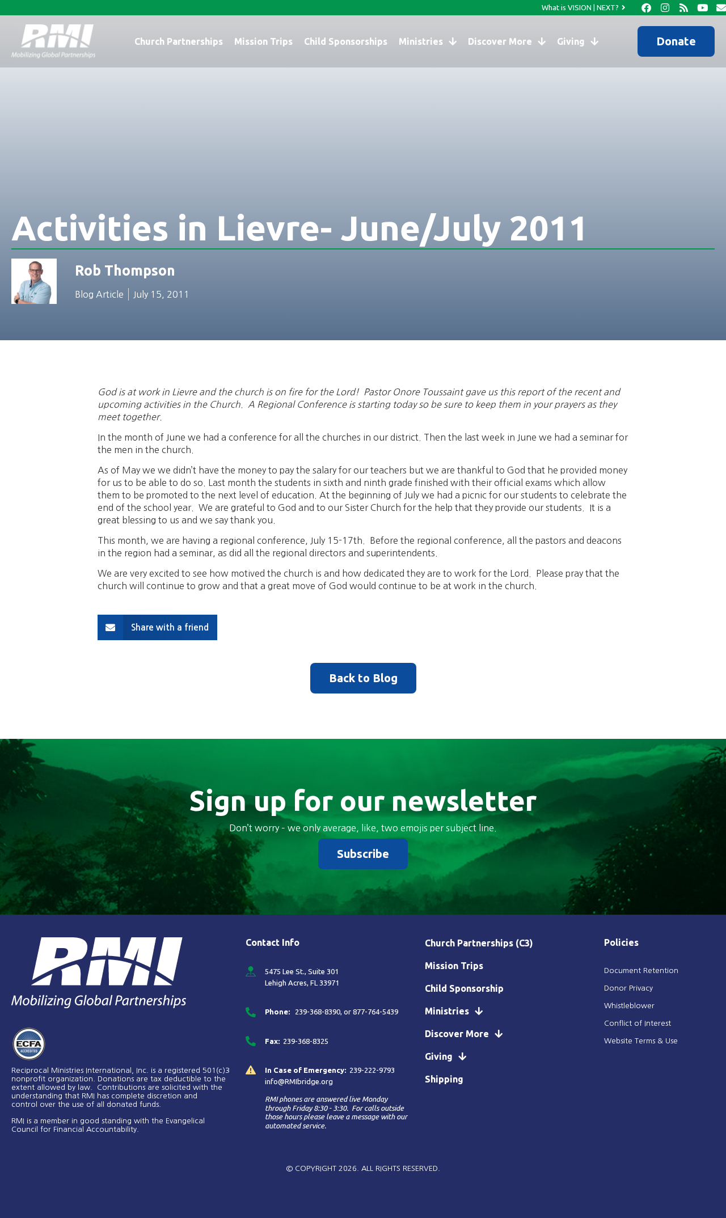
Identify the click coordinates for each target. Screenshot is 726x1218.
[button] (157, 627)
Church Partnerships (178, 41)
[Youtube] (702, 7)
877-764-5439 (375, 1012)
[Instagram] (665, 7)
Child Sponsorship (464, 988)
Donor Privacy (628, 988)
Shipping (444, 1079)
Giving (571, 41)
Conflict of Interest (638, 1023)
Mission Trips (263, 41)
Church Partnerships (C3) (479, 943)
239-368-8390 (316, 1012)
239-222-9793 (372, 1070)
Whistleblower (629, 1005)
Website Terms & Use (641, 1040)
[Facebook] (646, 7)
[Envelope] (721, 7)
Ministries (421, 41)
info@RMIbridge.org (299, 1081)
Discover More (500, 41)
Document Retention (641, 970)
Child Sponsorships (345, 41)
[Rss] (684, 7)
